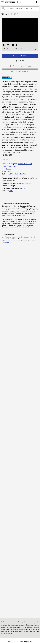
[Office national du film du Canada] (10, 2)
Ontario (8, 169)
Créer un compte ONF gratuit (20, 642)
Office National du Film (18, 174)
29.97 (11, 191)
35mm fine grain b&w (24, 183)
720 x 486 (23, 188)
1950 (9, 171)
